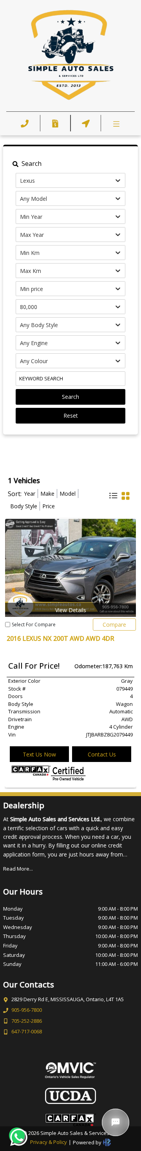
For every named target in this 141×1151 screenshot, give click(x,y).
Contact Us (102, 754)
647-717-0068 (26, 1031)
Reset (70, 415)
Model (68, 493)
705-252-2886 (26, 1020)
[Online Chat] (115, 1122)
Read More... (18, 868)
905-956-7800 (26, 1009)
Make (47, 493)
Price (48, 506)
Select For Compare (34, 624)
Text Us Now (39, 754)
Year (29, 493)
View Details (70, 610)
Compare (114, 624)
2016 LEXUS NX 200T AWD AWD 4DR (60, 638)
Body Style (23, 506)
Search (70, 396)
